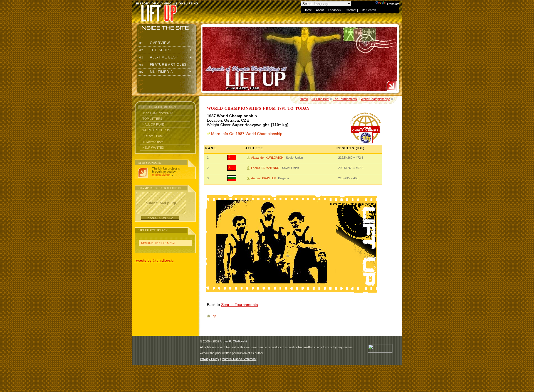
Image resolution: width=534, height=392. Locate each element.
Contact (351, 10)
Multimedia (155, 72)
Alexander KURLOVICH (267, 157)
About (320, 10)
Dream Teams (153, 136)
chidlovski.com (162, 174)
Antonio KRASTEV (263, 178)
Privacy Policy (209, 359)
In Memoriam (152, 141)
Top (213, 316)
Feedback (335, 10)
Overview (154, 43)
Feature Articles (162, 65)
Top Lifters (152, 118)
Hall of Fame (153, 124)
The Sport (154, 50)
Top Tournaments (157, 112)
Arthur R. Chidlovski (233, 341)
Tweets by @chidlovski (154, 260)
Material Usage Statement (239, 359)
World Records (156, 130)
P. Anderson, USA (160, 217)
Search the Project (158, 242)
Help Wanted (153, 147)
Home (308, 10)
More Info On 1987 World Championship (246, 133)
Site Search (368, 10)
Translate (393, 4)
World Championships (375, 99)
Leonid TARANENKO (265, 168)
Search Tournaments (239, 304)
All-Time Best (158, 57)
